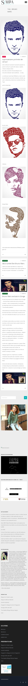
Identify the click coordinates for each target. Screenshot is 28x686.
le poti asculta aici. (21, 314)
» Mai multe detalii (5, 588)
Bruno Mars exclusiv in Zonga (13, 296)
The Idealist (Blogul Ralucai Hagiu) (9, 610)
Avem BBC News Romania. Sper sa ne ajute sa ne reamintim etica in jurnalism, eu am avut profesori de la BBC (14, 525)
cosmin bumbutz (5, 602)
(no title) (3, 529)
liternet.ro (3, 632)
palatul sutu (4, 637)
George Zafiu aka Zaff (6, 607)
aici (5, 249)
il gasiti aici (9, 354)
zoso (2, 613)
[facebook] (20, 682)
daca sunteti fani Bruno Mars (13, 263)
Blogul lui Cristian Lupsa (7, 597)
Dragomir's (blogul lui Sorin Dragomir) (10, 605)
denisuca (3, 629)
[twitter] (23, 682)
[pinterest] (26, 682)
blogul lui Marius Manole (7, 599)
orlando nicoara (5, 634)
